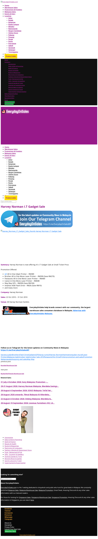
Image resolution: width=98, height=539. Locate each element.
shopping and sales (19, 359)
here (32, 500)
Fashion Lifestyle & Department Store (20, 77)
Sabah (10, 46)
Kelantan (11, 22)
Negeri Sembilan (14, 31)
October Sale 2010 (36, 357)
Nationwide (13, 29)
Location (8, 16)
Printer (63, 357)
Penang (11, 37)
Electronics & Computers (16, 75)
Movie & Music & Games (15, 87)
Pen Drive (56, 357)
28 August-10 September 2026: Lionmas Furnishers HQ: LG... (28, 403)
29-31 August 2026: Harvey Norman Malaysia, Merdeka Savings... (30, 386)
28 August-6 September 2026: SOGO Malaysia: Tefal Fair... (26, 390)
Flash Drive (24, 355)
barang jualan (6, 355)
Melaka (11, 27)
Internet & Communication (16, 85)
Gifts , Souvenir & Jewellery (16, 81)
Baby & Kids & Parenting (15, 66)
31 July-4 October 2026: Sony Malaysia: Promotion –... (24, 382)
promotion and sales (74, 357)
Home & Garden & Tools (15, 83)
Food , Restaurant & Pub (15, 79)
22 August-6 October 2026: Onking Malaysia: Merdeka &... (26, 399)
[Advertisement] (49, 130)
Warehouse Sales (11, 8)
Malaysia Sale (12, 357)
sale (9, 359)
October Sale (23, 357)
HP (6, 274)
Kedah (10, 20)
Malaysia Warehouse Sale (28, 490)
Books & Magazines (14, 72)
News (6, 100)
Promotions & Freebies (13, 10)
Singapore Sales (25, 497)
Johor (10, 18)
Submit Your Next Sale (13, 529)
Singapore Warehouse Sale (41, 497)
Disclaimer (8, 525)
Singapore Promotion (59, 497)
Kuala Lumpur (13, 24)
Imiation (68, 355)
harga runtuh (44, 355)
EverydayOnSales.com (8, 487)
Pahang (11, 35)
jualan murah (77, 355)
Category (7, 62)
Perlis (10, 41)
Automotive (12, 64)
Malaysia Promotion (46, 490)
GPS (37, 355)
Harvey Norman (56, 355)
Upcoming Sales (9, 98)
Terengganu (13, 52)
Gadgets (32, 355)
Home (7, 5)
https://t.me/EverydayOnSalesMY (15, 350)
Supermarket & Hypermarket (17, 92)
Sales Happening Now (11, 94)
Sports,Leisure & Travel (15, 89)
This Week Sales (9, 96)
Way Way (30, 359)
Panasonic (48, 357)
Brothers (16, 355)
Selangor (11, 50)
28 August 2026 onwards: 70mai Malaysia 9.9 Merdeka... (25, 394)
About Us (8, 523)
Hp (64, 355)
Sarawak (11, 48)
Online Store (13, 33)
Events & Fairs (10, 14)
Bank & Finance (13, 68)
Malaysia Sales (10, 12)
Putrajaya (12, 43)
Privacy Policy (9, 527)
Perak (10, 39)
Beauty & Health (13, 70)
